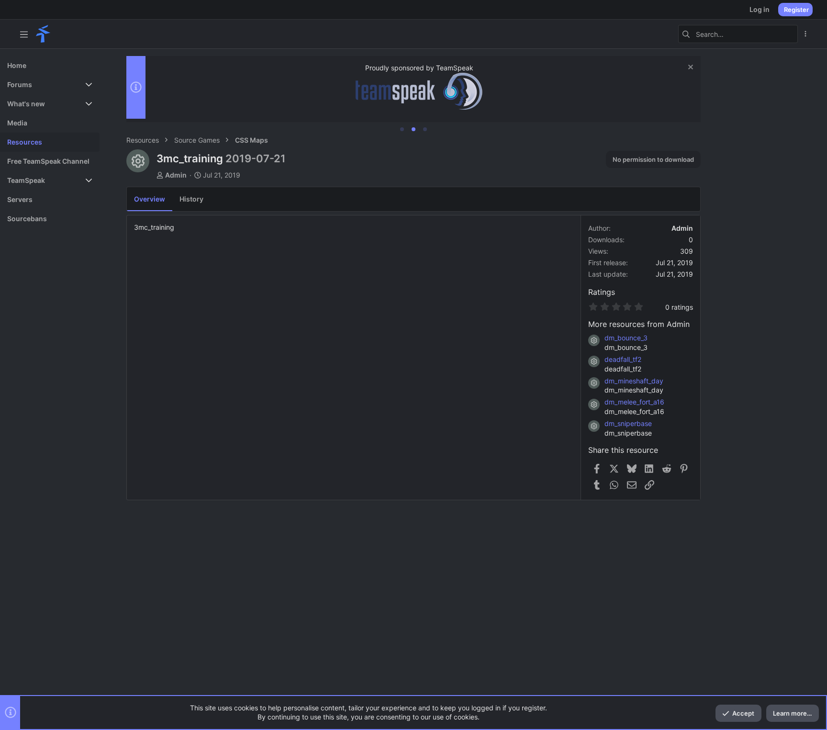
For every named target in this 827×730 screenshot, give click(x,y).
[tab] (402, 129)
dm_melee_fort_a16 (634, 402)
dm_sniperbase (628, 423)
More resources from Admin (639, 324)
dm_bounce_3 (626, 338)
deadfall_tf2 (622, 359)
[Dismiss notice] (689, 68)
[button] (24, 34)
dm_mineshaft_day (633, 381)
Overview (149, 199)
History (191, 199)
